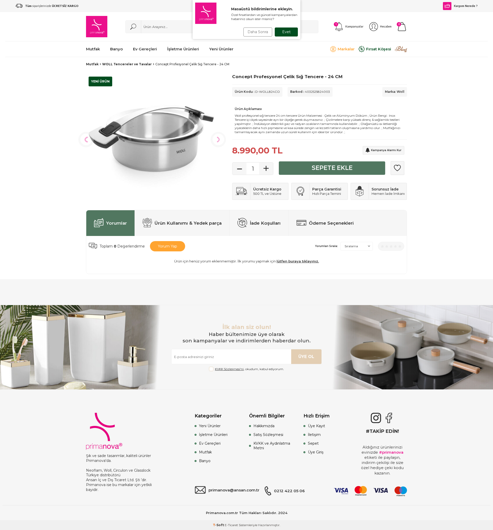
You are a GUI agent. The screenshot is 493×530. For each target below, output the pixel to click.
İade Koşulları (265, 223)
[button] (86, 139)
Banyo (205, 461)
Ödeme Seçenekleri (331, 223)
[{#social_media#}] (376, 418)
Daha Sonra (258, 32)
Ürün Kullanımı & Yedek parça (188, 223)
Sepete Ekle (332, 167)
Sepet (313, 443)
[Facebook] (389, 418)
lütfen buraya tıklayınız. (298, 261)
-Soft (219, 525)
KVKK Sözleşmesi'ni (229, 369)
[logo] (96, 26)
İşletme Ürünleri (213, 434)
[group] (151, 139)
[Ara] (133, 26)
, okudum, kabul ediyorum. (249, 369)
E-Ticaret (231, 525)
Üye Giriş (316, 452)
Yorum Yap (167, 246)
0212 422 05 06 (289, 490)
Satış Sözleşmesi (268, 434)
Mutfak (92, 64)
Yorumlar (116, 223)
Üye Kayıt (316, 426)
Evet (286, 32)
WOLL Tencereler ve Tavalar (127, 64)
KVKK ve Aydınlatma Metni (271, 445)
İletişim (314, 434)
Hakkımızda (263, 426)
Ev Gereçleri (210, 443)
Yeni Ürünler (210, 426)
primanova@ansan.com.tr (233, 490)
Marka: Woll (394, 92)
